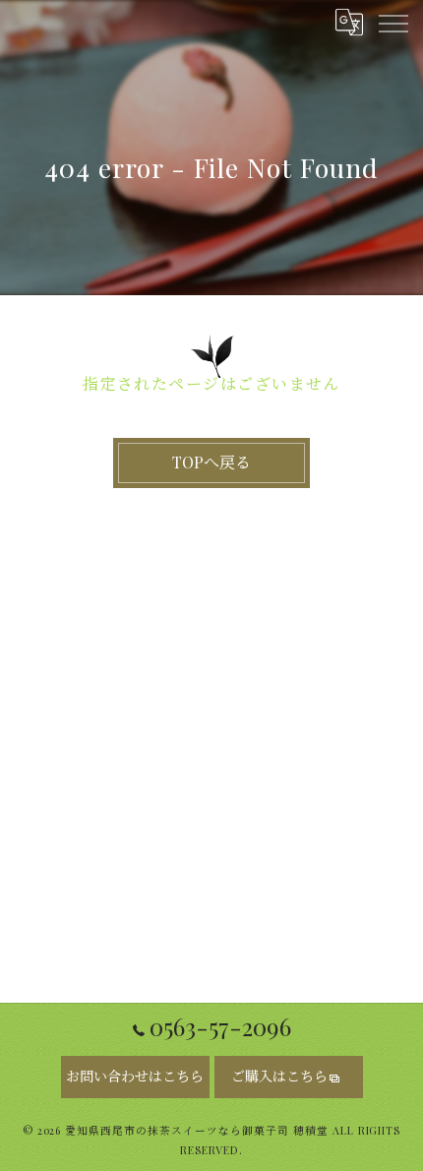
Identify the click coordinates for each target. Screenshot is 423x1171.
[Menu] (392, 21)
